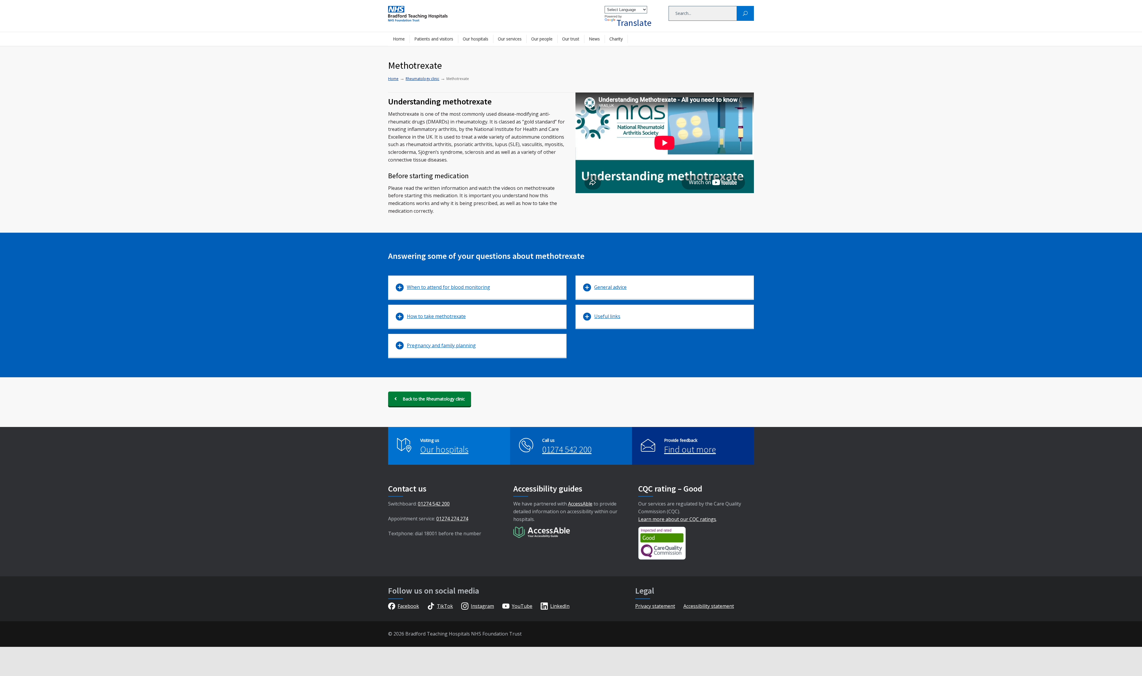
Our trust (570, 39)
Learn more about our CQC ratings (677, 519)
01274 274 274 (452, 518)
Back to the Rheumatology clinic (434, 399)
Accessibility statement (708, 606)
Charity (616, 39)
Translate (634, 22)
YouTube (522, 606)
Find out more (690, 449)
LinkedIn (560, 606)
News (594, 39)
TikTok (445, 606)
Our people (542, 39)
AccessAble (580, 503)
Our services (510, 39)
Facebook (408, 606)
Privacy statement (655, 606)
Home (399, 39)
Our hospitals (475, 39)
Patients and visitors (433, 39)
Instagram (482, 606)
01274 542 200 (567, 449)
